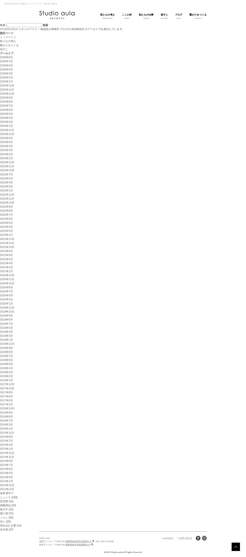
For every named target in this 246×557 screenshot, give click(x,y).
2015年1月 (6, 448)
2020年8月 (6, 287)
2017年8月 (6, 396)
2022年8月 (6, 210)
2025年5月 (6, 113)
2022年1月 (6, 234)
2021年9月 (6, 250)
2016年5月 (6, 424)
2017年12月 (7, 384)
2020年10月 (7, 283)
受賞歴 (4, 501)
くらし (4, 517)
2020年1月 (6, 303)
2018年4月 (6, 368)
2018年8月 (6, 351)
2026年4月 (6, 69)
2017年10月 (7, 388)
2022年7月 (6, 214)
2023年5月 (6, 178)
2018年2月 (6, 376)
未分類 (4, 529)
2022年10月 (7, 202)
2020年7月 (6, 291)
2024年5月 (6, 142)
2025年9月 (6, 97)
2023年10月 (7, 170)
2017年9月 (6, 392)
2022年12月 (7, 194)
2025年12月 (7, 85)
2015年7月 (6, 440)
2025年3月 (6, 121)
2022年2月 (6, 230)
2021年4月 (6, 263)
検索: (3, 25)
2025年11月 (7, 89)
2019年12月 (7, 307)
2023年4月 (6, 182)
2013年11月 (7, 489)
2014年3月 (6, 477)
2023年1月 (6, 190)
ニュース (5, 497)
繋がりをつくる (9, 45)
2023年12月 (7, 162)
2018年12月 (7, 343)
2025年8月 (6, 101)
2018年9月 (6, 347)
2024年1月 (6, 158)
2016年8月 (6, 416)
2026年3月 (6, 73)
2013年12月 (7, 485)
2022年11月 (7, 198)
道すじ (4, 49)
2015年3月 (6, 444)
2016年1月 (6, 428)
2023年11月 (7, 166)
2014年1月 (6, 481)
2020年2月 (6, 299)
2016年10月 (7, 408)
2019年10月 (7, 311)
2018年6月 (6, 359)
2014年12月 (7, 452)
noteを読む (168, 538)
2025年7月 (6, 105)
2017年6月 (6, 400)
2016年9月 (6, 412)
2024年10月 (7, 133)
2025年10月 (7, 93)
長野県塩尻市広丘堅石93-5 (79, 541)
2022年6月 (6, 218)
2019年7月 (6, 323)
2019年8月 (6, 319)
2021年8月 (6, 254)
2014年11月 (7, 456)
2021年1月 (6, 271)
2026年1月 (6, 81)
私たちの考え (8, 41)
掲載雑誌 (5, 505)
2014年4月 (6, 472)
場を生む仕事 (8, 525)
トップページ (8, 37)
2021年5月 (6, 259)
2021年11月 (7, 242)
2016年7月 (6, 420)
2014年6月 (6, 468)
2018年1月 (6, 380)
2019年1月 (6, 339)
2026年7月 (6, 61)
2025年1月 (6, 125)
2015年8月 (6, 436)
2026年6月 (6, 65)
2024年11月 (7, 129)
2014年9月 (6, 460)
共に (2, 521)
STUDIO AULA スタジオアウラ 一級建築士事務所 (29, 29)
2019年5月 (6, 327)
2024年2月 (6, 154)
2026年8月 (6, 57)
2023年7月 (6, 174)
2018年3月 (6, 372)
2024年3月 (6, 150)
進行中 (4, 509)
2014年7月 (6, 464)
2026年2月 (6, 77)
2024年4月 (6, 146)
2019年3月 (6, 335)
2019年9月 (6, 315)
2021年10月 (7, 246)
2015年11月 (7, 432)
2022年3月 (6, 226)
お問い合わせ (185, 538)
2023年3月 (6, 186)
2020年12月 (7, 275)
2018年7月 (6, 355)
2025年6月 (6, 109)
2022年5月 (6, 222)
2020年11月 (7, 279)
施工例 (4, 513)
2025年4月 (6, 117)
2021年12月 (7, 238)
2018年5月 (6, 363)
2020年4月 (6, 295)
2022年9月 (6, 206)
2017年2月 (6, 404)
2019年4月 (6, 331)
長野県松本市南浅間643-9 (78, 544)
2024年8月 (6, 138)
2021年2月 (6, 267)
